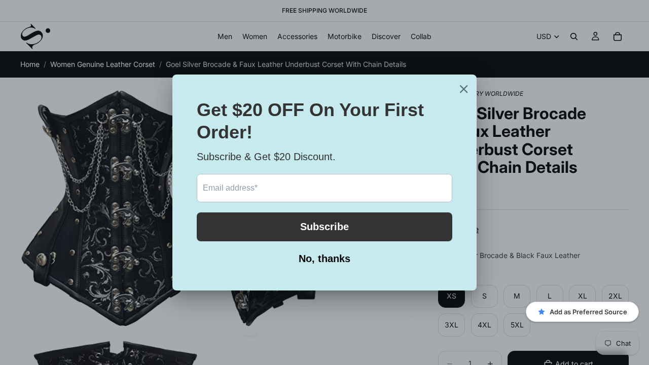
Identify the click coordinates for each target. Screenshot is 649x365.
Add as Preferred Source (588, 312)
